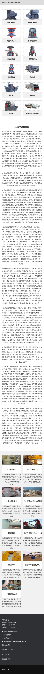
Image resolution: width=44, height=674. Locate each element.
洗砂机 (11, 114)
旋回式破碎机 (11, 41)
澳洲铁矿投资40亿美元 (9, 622)
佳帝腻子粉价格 (11, 594)
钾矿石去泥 (5, 620)
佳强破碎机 (11, 565)
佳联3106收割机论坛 (32, 565)
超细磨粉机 (11, 77)
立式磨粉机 (11, 59)
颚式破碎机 (11, 22)
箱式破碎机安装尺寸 (8, 625)
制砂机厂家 (5, 2)
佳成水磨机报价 (32, 469)
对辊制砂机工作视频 (8, 627)
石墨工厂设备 (8, 638)
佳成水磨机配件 (11, 501)
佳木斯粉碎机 (11, 469)
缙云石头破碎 (6, 645)
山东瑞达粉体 (6, 659)
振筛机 (32, 95)
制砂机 (11, 95)
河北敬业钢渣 (6, 654)
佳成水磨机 (11, 533)
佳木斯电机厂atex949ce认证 (33, 533)
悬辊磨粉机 (33, 59)
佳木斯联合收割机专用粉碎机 (33, 501)
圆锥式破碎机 (32, 41)
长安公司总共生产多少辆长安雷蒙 (15, 641)
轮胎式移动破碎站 (32, 114)
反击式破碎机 (32, 22)
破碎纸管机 (7, 635)
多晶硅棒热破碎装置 (10, 631)
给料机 (32, 77)
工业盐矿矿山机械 (7, 649)
